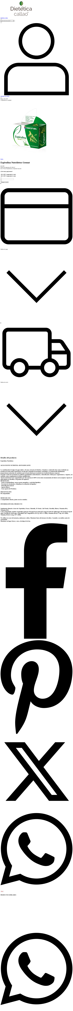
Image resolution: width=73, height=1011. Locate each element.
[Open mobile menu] (1, 19)
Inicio (2, 159)
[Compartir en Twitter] (36, 807)
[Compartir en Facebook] (36, 638)
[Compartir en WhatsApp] (36, 890)
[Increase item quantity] (1, 180)
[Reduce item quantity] (1, 177)
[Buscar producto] (1, 22)
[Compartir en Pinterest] (36, 734)
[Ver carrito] (1, 97)
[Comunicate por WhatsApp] (36, 1009)
